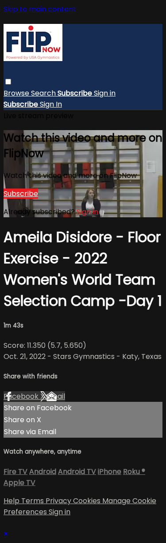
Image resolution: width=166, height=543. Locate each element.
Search (44, 93)
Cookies (87, 501)
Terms (33, 501)
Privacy (59, 501)
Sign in (105, 93)
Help (12, 501)
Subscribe (21, 194)
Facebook (22, 396)
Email (55, 396)
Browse (17, 93)
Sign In (51, 104)
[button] (8, 82)
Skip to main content (40, 9)
